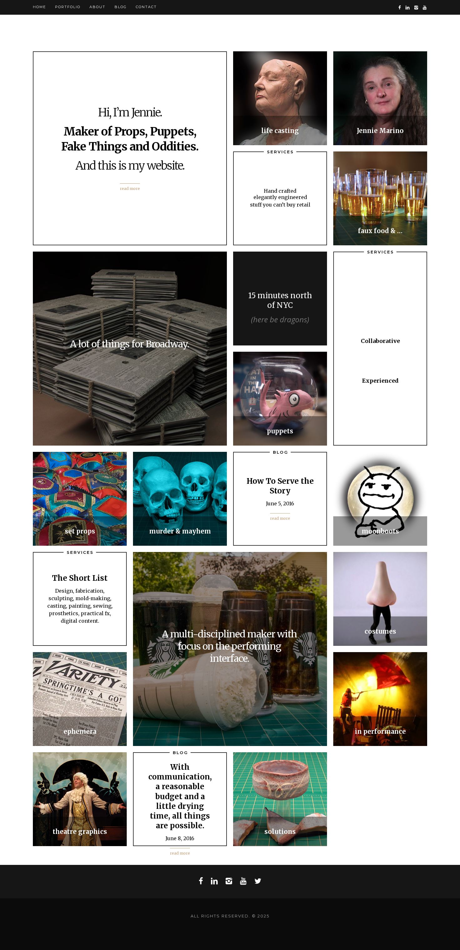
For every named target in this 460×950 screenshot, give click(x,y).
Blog (121, 7)
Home (39, 7)
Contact (146, 7)
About (97, 7)
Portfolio (67, 7)
